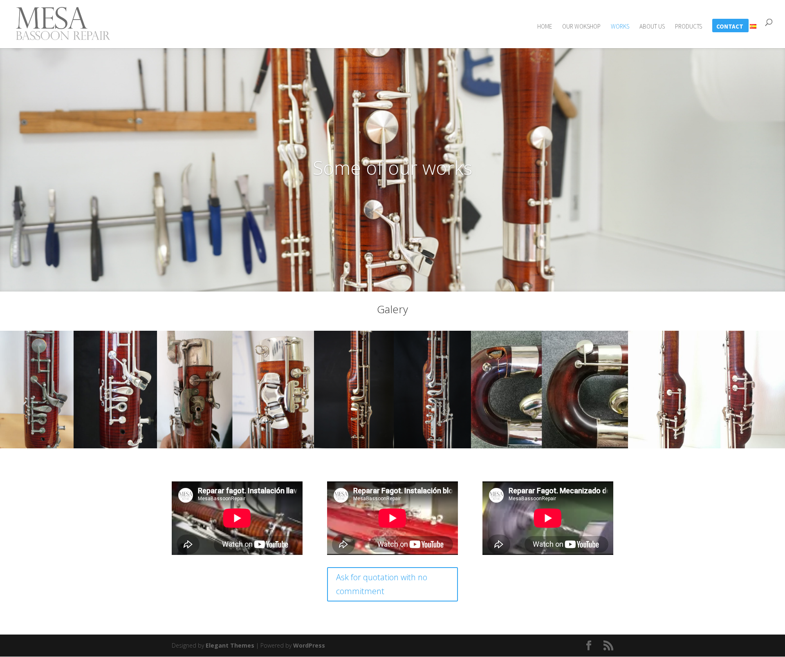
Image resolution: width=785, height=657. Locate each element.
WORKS (620, 27)
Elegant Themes (230, 645)
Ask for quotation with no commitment (381, 584)
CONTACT (729, 27)
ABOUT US (652, 27)
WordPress (309, 645)
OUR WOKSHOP (581, 27)
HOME (544, 27)
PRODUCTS (688, 27)
